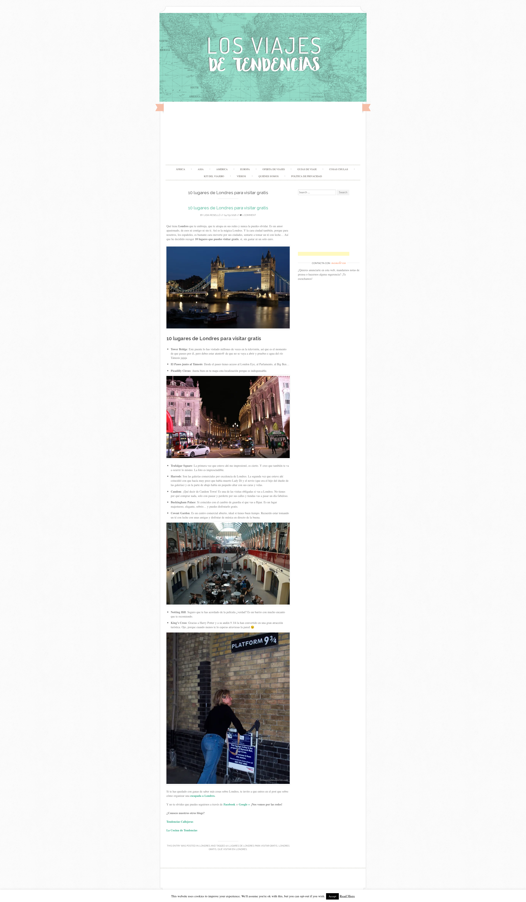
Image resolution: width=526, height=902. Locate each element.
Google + (244, 804)
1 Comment (249, 215)
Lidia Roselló (212, 215)
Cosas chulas (338, 169)
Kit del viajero (214, 176)
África (180, 169)
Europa (245, 169)
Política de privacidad (306, 176)
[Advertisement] (263, 133)
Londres (204, 845)
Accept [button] (332, 896)
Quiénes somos (268, 176)
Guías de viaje (307, 169)
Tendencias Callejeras (180, 821)
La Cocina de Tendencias (181, 830)
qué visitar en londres (232, 849)
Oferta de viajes (273, 169)
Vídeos (241, 176)
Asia (201, 169)
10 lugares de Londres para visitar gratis (228, 207)
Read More (347, 896)
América (222, 169)
